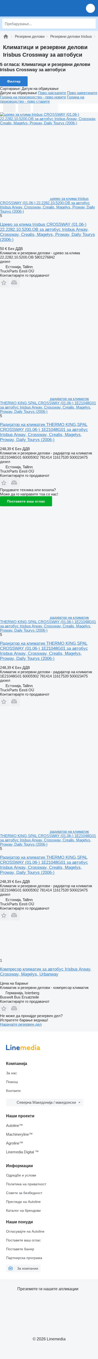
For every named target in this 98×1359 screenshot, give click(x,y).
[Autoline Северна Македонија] (32, 8)
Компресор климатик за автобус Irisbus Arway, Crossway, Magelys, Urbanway (45, 972)
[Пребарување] (91, 24)
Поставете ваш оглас (26, 501)
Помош (12, 1082)
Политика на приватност (26, 1184)
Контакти (13, 1091)
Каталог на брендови (23, 1210)
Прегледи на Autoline (23, 1202)
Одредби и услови (21, 1175)
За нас (11, 1073)
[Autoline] (6, 36)
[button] (90, 8)
